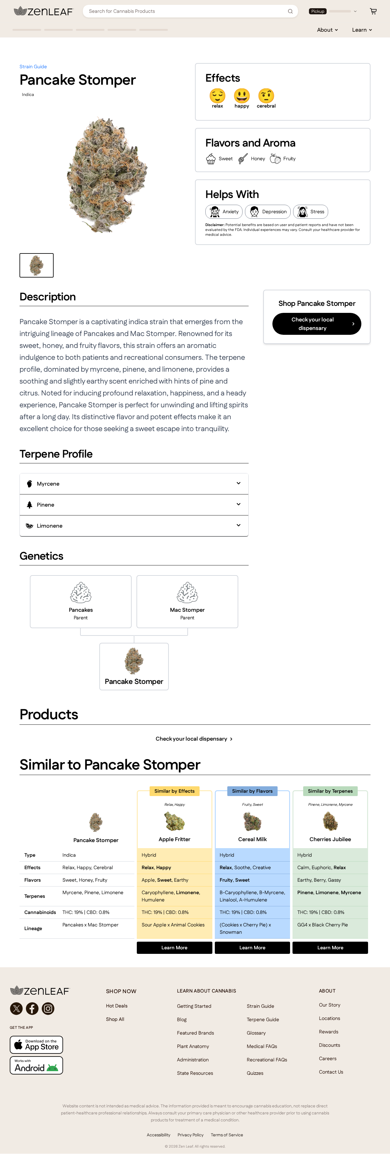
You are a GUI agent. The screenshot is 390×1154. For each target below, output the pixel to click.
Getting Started (194, 1006)
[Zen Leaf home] (44, 10)
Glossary (256, 1032)
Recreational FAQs (267, 1059)
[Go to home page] (46, 990)
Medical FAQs (262, 1046)
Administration (193, 1059)
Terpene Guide (263, 1019)
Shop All (115, 1019)
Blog (181, 1019)
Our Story (329, 1004)
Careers (327, 1058)
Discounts (329, 1045)
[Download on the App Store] (46, 1045)
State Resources (195, 1073)
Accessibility (158, 1135)
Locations (329, 1018)
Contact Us (331, 1071)
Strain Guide (33, 66)
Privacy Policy (191, 1135)
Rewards (328, 1031)
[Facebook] (32, 1008)
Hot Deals (117, 1005)
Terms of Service (227, 1135)
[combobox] (187, 11)
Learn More (186, 947)
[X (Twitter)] (16, 1008)
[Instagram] (48, 1008)
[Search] (290, 11)
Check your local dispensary (313, 324)
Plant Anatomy (193, 1046)
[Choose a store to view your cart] (373, 11)
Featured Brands (195, 1032)
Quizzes (255, 1073)
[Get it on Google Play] (46, 1065)
